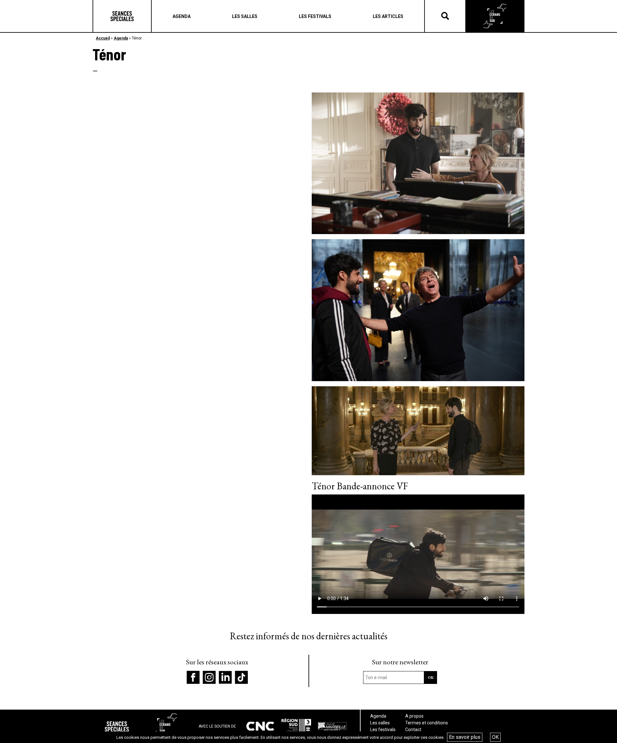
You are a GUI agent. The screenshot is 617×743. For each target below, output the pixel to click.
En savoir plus (464, 737)
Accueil (103, 38)
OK (495, 737)
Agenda (121, 38)
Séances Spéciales (122, 16)
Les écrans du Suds (495, 16)
